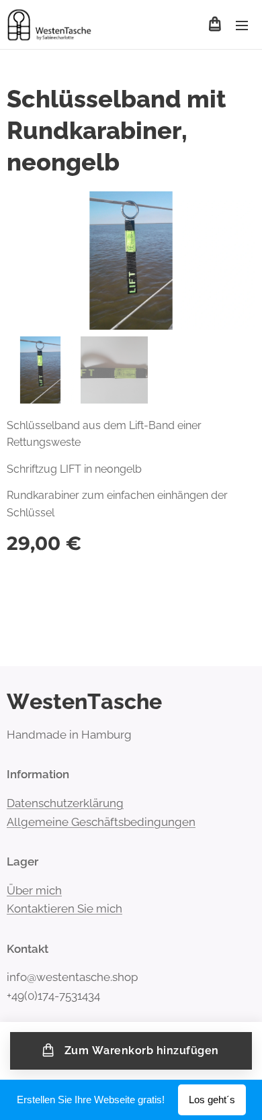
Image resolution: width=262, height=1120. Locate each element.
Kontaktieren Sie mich (64, 908)
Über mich (34, 890)
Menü (241, 24)
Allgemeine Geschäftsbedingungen (101, 822)
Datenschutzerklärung (65, 803)
